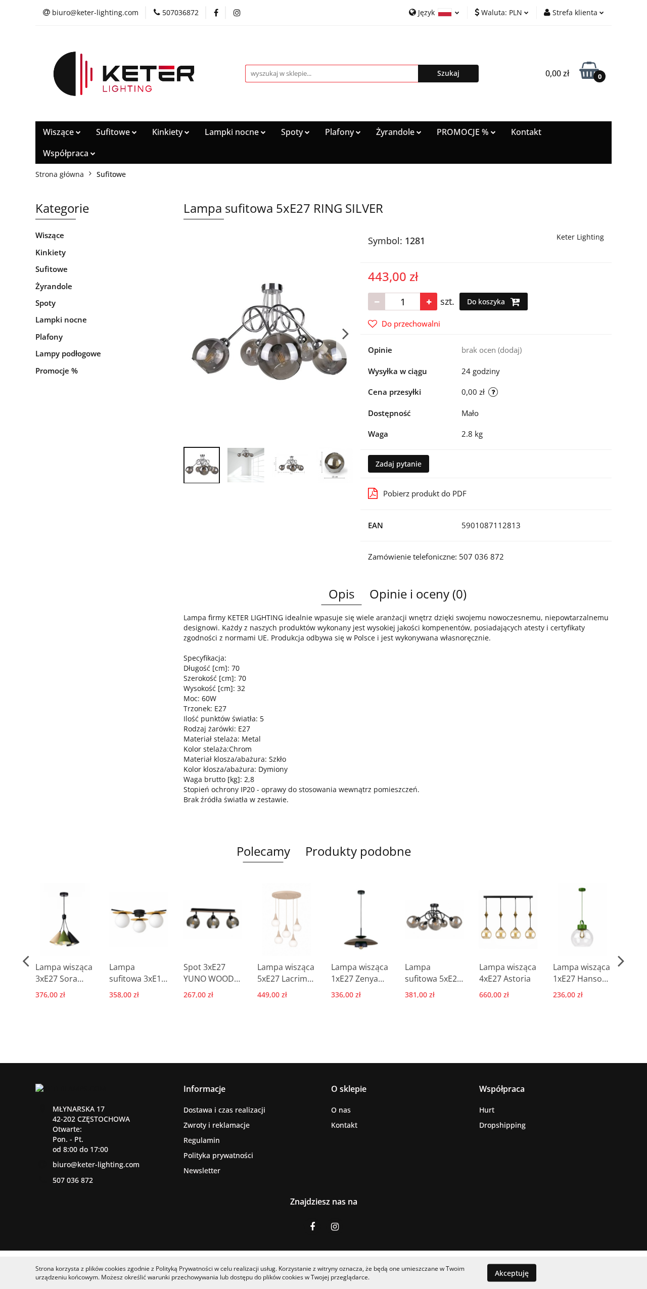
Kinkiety (168, 131)
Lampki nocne (233, 131)
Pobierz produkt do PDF (425, 493)
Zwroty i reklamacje (216, 1125)
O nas (341, 1110)
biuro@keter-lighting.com (96, 1164)
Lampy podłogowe (68, 353)
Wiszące (59, 131)
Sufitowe (114, 131)
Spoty (293, 131)
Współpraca (66, 153)
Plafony (340, 131)
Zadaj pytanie (399, 464)
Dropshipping (502, 1125)
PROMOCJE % (464, 131)
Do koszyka (487, 301)
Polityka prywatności (218, 1155)
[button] (204, 1089)
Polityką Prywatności (184, 1268)
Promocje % (56, 370)
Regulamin (201, 1140)
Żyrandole (396, 131)
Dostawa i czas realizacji (224, 1110)
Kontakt (526, 131)
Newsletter (201, 1170)
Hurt (486, 1110)
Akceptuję (512, 1272)
